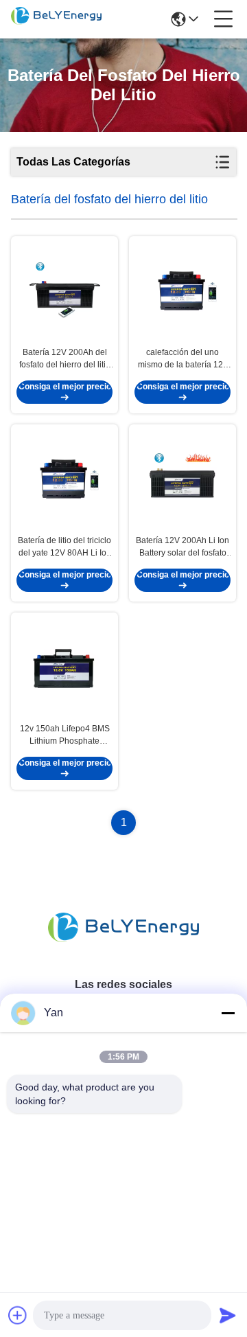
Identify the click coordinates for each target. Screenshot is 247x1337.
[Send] (228, 1315)
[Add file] (17, 1315)
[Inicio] (123, 944)
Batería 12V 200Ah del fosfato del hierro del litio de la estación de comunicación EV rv (64, 359)
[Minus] (228, 1013)
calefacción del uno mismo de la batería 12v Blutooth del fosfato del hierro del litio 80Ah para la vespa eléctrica (182, 359)
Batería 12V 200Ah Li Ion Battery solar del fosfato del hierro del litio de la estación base (182, 547)
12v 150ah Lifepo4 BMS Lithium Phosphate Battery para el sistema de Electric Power (65, 735)
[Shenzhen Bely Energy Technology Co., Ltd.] (56, 19)
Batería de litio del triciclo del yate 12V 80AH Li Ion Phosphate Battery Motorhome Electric (64, 547)
